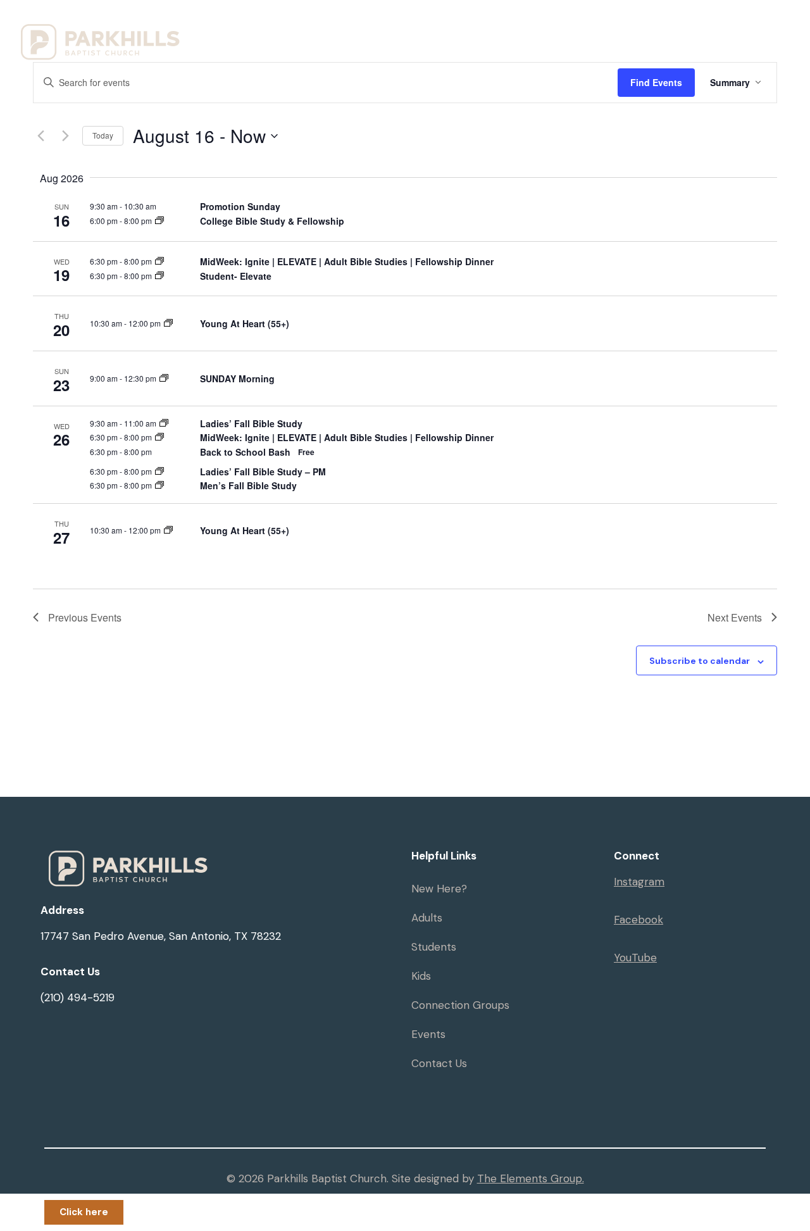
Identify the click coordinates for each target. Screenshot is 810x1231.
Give (732, 27)
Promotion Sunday (240, 206)
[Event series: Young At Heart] (168, 323)
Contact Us (439, 1063)
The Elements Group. (530, 1178)
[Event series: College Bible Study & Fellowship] (159, 220)
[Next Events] (65, 136)
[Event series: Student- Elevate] (159, 275)
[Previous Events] (40, 136)
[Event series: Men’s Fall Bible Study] (159, 485)
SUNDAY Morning (237, 378)
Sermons (671, 27)
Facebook (638, 920)
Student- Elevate (235, 276)
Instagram (639, 882)
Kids (421, 976)
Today (102, 135)
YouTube (635, 958)
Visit (337, 27)
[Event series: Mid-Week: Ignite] (159, 261)
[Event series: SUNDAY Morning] (163, 378)
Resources (514, 27)
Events (603, 27)
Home (284, 27)
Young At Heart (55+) (244, 323)
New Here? (439, 889)
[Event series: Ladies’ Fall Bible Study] (163, 423)
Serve (284, 56)
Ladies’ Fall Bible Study (251, 423)
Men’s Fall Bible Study (248, 485)
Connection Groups (460, 1005)
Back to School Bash (245, 452)
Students (433, 947)
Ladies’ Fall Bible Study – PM (263, 471)
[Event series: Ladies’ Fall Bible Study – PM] (159, 471)
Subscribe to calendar (699, 660)
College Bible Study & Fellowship (272, 221)
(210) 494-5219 (77, 997)
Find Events (656, 82)
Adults (426, 918)
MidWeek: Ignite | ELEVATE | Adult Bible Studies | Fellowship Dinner (347, 261)
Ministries (417, 27)
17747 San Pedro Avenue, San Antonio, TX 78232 (160, 936)
